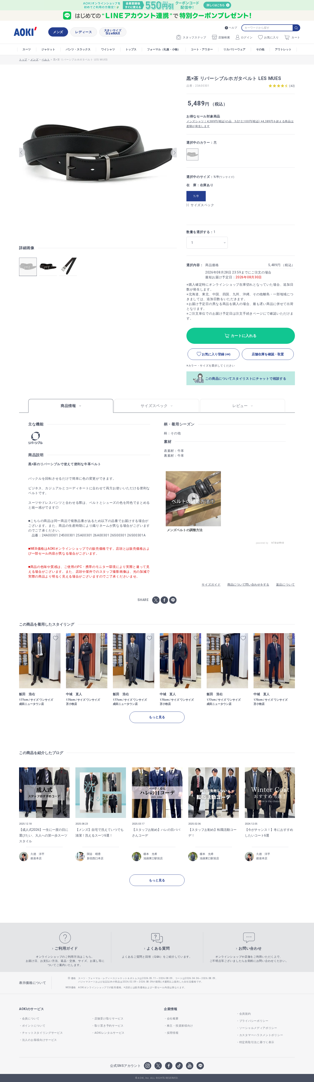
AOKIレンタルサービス (109, 1032)
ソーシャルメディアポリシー (258, 1028)
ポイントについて (33, 1025)
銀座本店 (36, 858)
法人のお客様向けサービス (39, 1040)
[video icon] (193, 498)
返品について (285, 584)
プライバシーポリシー (253, 1020)
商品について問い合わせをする (248, 584)
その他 (260, 49)
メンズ (58, 32)
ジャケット (48, 49)
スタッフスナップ (194, 37)
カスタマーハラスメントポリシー (261, 1035)
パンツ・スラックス (78, 49)
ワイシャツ (108, 49)
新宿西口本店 (95, 858)
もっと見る (157, 717)
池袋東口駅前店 (153, 858)
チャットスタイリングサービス (42, 1032)
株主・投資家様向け (180, 1025)
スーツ (27, 49)
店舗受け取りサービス (109, 1018)
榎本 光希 (150, 854)
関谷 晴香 (94, 854)
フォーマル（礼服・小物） (163, 49)
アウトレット (283, 49)
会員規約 (245, 1013)
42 (292, 86)
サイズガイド (211, 584)
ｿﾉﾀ (196, 196)
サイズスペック (202, 205)
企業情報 (170, 1009)
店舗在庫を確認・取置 (268, 354)
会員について (31, 1018)
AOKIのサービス (31, 1009)
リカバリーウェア (234, 49)
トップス (131, 49)
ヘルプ (233, 27)
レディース (83, 32)
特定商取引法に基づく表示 (256, 1042)
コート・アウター (202, 49)
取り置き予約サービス (109, 1025)
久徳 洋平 (37, 854)
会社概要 (173, 1018)
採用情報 (173, 1032)
